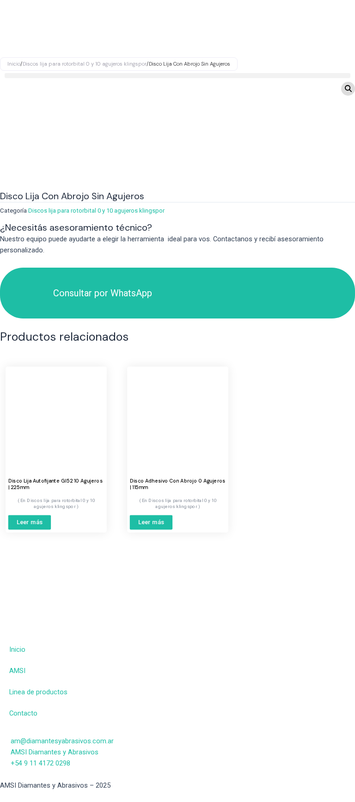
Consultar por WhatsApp (102, 293)
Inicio (17, 649)
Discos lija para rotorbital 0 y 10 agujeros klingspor (96, 210)
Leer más (30, 522)
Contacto (23, 713)
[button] (177, 75)
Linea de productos (38, 692)
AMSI (17, 671)
